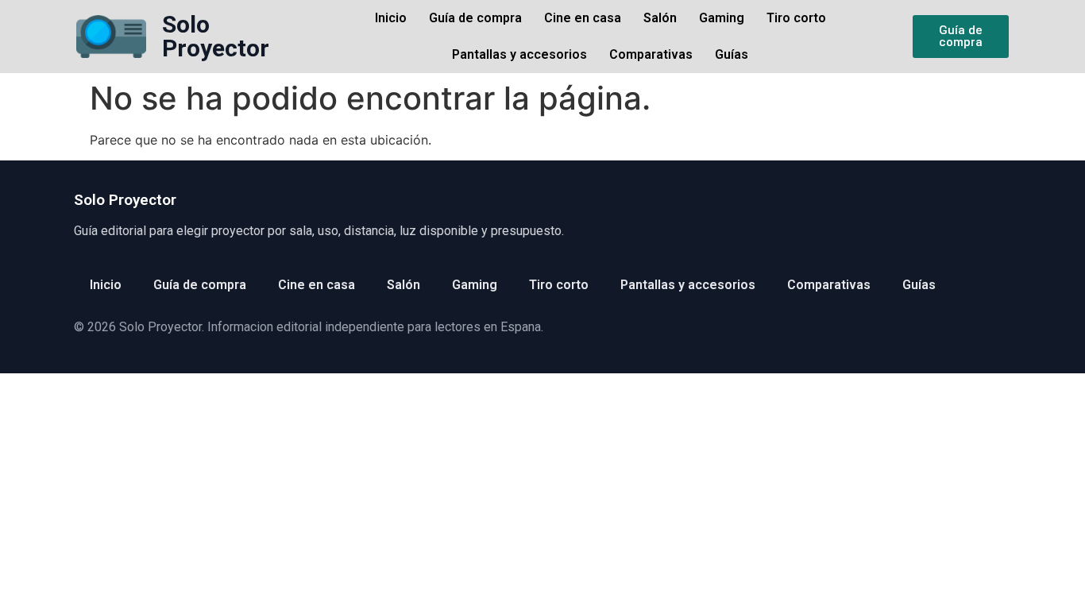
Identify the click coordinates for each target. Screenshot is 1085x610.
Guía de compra (475, 17)
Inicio (391, 17)
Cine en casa (582, 17)
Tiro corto (796, 17)
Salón (660, 17)
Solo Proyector (215, 36)
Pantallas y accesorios (519, 54)
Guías (731, 54)
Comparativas (651, 54)
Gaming (721, 17)
